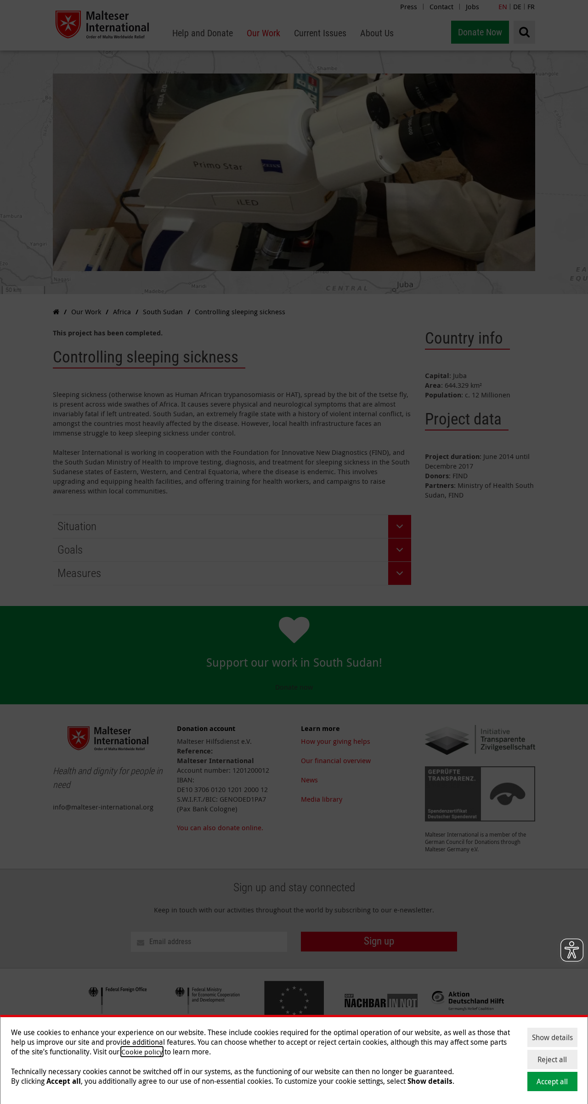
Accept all (552, 1081)
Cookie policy (142, 1051)
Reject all (552, 1059)
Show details (552, 1037)
